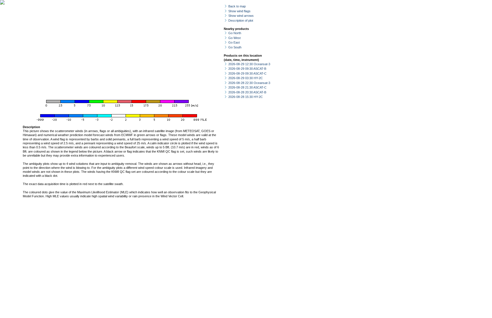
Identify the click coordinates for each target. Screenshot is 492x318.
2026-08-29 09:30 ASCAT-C (247, 73)
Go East (234, 42)
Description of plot (240, 20)
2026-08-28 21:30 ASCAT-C (247, 87)
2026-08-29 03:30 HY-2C (245, 78)
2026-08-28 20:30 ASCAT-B (247, 92)
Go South (234, 47)
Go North (234, 33)
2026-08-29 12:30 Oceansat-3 (249, 64)
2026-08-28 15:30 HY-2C (245, 97)
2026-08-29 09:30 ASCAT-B (247, 68)
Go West (234, 38)
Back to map (237, 6)
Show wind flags (239, 11)
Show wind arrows (241, 15)
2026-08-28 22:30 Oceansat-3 (249, 83)
